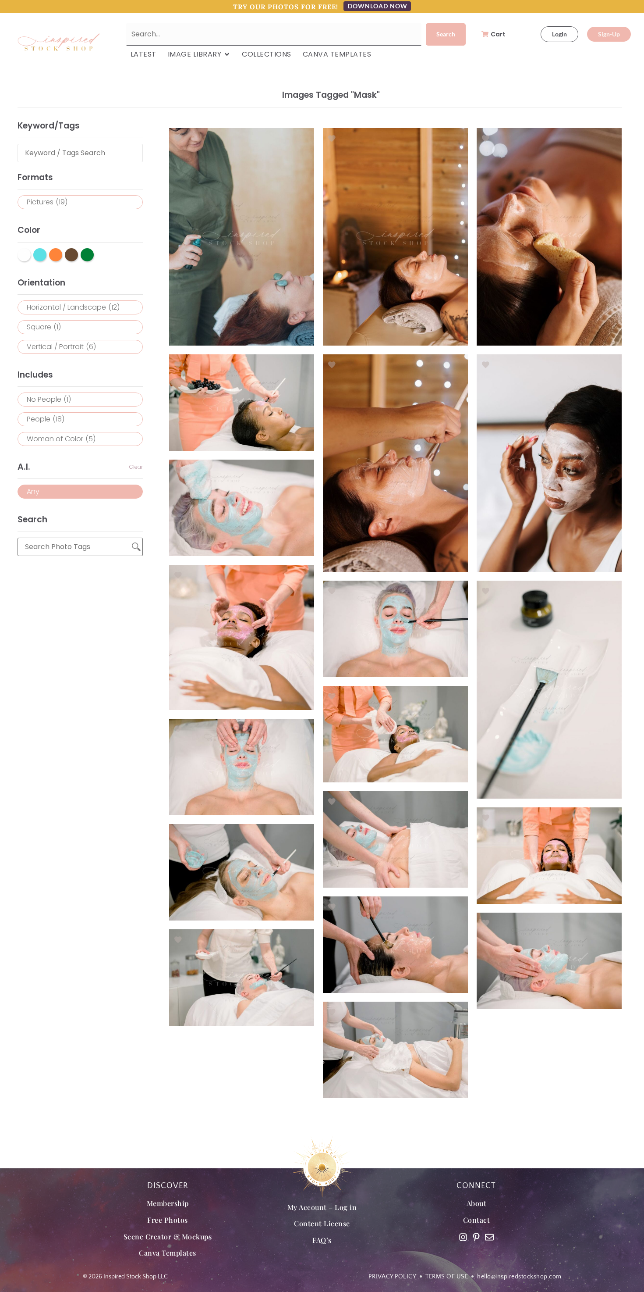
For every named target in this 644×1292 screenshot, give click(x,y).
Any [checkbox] (33, 491)
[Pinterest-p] (476, 1237)
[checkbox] (80, 202)
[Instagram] (463, 1237)
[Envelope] (489, 1237)
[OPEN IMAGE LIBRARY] (226, 54)
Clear (136, 467)
